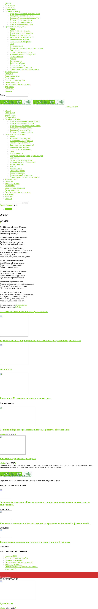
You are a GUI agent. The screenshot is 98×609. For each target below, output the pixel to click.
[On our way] (14, 365)
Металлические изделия (19, 39)
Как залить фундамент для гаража (18, 458)
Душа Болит (6, 603)
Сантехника (14, 50)
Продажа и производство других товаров (26, 48)
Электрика (9, 89)
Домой (2, 205)
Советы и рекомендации (15, 80)
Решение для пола (12, 76)
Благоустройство (16, 57)
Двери (12, 29)
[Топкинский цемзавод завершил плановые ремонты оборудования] (18, 425)
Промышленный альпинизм (21, 67)
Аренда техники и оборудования (23, 54)
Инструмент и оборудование (21, 33)
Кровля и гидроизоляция (20, 35)
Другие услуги (16, 61)
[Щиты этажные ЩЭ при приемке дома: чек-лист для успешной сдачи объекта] (14, 336)
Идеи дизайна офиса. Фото (21, 22)
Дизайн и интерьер (12, 11)
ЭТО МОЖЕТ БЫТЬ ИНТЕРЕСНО (15, 312)
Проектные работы (17, 65)
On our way (6, 369)
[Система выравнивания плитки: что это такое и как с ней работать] (6, 537)
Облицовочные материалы (20, 42)
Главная (8, 3)
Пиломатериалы (16, 46)
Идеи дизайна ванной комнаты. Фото (25, 14)
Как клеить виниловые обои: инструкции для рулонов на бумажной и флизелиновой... (45, 523)
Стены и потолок (12, 82)
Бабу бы (18, 307)
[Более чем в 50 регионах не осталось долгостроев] (14, 393)
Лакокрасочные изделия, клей (22, 37)
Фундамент (9, 87)
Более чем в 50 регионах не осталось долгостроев (25, 398)
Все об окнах (10, 7)
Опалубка (9, 74)
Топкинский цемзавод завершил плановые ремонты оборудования (34, 429)
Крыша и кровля (11, 72)
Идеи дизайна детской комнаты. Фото (25, 18)
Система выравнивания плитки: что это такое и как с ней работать (35, 542)
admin (2, 434)
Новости (8, 91)
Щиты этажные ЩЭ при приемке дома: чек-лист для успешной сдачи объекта (40, 340)
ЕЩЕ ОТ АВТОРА (39, 312)
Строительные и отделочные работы (24, 69)
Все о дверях (10, 5)
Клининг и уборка (17, 63)
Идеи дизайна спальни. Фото (21, 24)
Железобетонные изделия (20, 31)
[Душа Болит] (18, 599)
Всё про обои (10, 9)
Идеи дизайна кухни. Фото (21, 20)
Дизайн (13, 59)
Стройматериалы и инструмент (17, 84)
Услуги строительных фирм (21, 52)
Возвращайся (21, 305)
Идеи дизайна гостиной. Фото (22, 16)
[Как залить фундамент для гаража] (13, 454)
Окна (12, 44)
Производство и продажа (15, 27)
